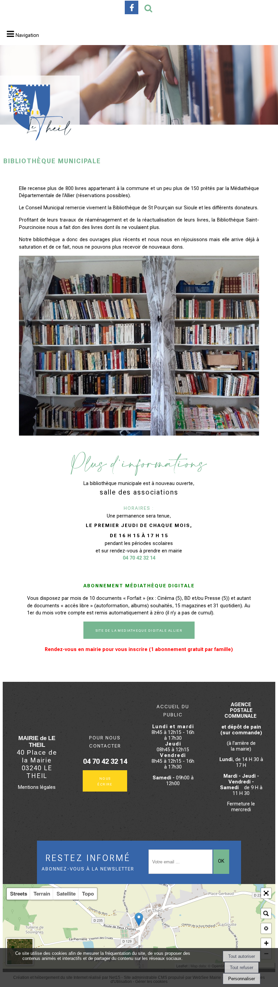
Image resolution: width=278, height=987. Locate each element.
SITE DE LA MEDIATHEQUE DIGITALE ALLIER (139, 630)
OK (221, 861)
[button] (266, 893)
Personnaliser (241, 978)
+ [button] (266, 943)
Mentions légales (37, 787)
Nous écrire (105, 781)
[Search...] (266, 913)
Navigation (27, 35)
